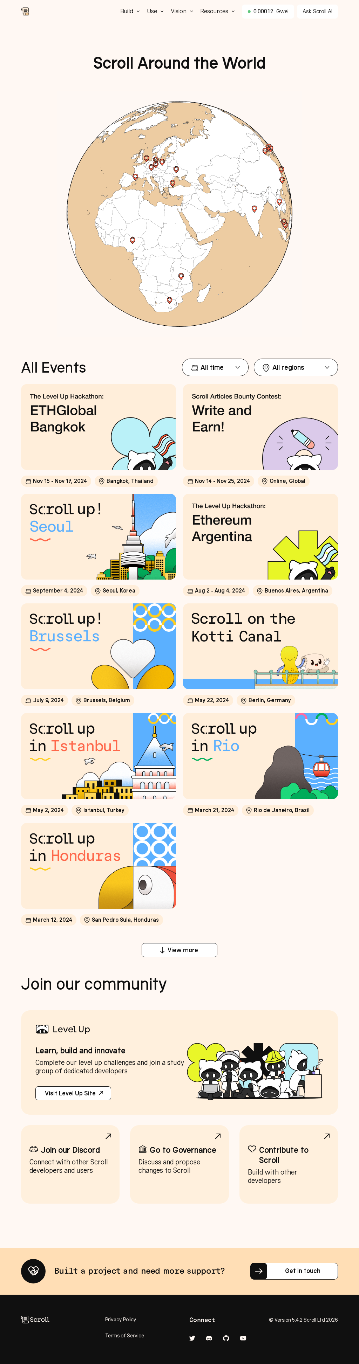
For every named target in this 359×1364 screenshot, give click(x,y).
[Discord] (209, 1338)
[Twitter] (192, 1338)
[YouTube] (243, 1338)
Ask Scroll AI (317, 11)
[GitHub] (226, 1338)
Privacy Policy (120, 1319)
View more (183, 950)
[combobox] (215, 367)
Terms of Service (124, 1335)
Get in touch (302, 1271)
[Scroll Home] (67, 11)
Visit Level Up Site (70, 1093)
